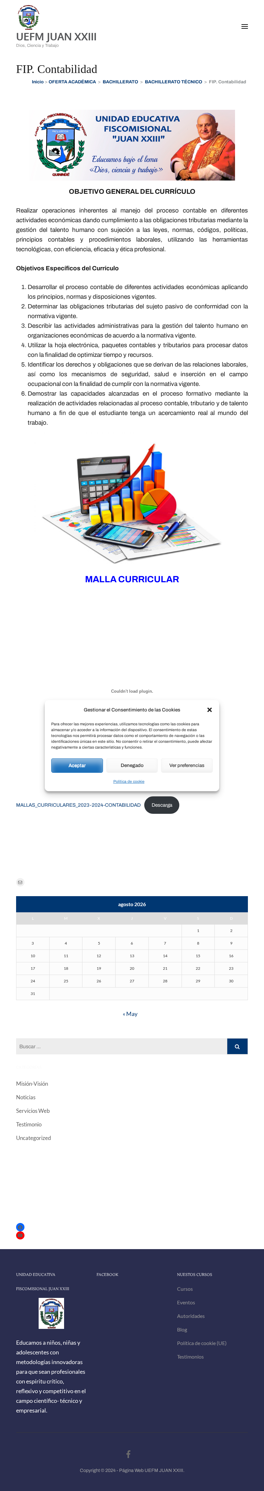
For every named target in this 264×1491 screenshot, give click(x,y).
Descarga (162, 805)
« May (130, 1013)
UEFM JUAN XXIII (56, 36)
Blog (182, 1329)
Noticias (25, 1097)
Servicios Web (33, 1110)
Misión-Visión (32, 1083)
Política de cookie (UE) (202, 1343)
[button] (209, 710)
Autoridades (191, 1316)
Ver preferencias (186, 765)
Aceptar (77, 765)
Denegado (132, 765)
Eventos (186, 1302)
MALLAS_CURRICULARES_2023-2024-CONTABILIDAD (78, 805)
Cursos (185, 1289)
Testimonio (29, 1124)
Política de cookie (129, 781)
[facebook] (128, 1454)
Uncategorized (33, 1137)
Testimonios (190, 1356)
